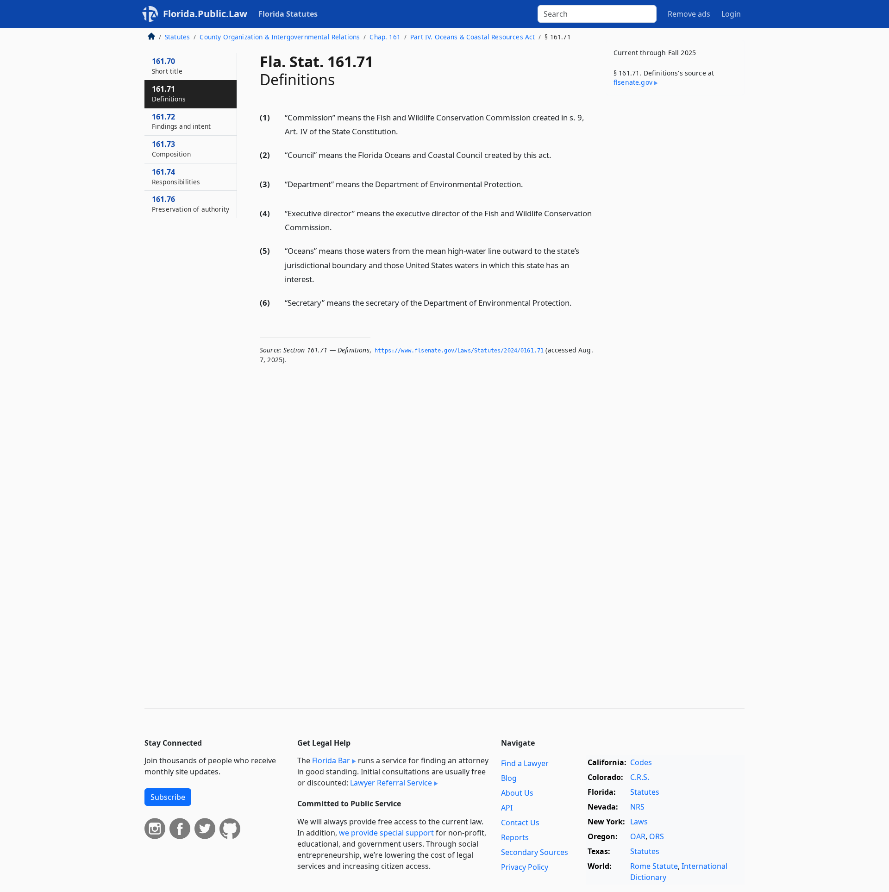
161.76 (190, 204)
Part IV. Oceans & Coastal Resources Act (472, 36)
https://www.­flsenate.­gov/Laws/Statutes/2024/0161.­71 (459, 350)
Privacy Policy (524, 867)
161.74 (176, 176)
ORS (656, 836)
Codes (641, 762)
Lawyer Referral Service (391, 783)
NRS (637, 807)
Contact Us (520, 822)
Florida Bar (331, 760)
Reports (515, 837)
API (507, 808)
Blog (509, 778)
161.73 (171, 148)
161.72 (181, 121)
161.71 (169, 93)
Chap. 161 (384, 36)
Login (731, 14)
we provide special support (386, 833)
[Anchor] (403, 131)
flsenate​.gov (633, 82)
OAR (637, 836)
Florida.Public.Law (205, 13)
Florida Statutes (288, 14)
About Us (517, 793)
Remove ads (689, 14)
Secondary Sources (534, 852)
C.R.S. (639, 777)
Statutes (177, 36)
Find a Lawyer (525, 763)
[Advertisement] (675, 247)
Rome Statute (654, 866)
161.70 (167, 65)
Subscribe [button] (167, 797)
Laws (639, 822)
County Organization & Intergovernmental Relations (280, 36)
